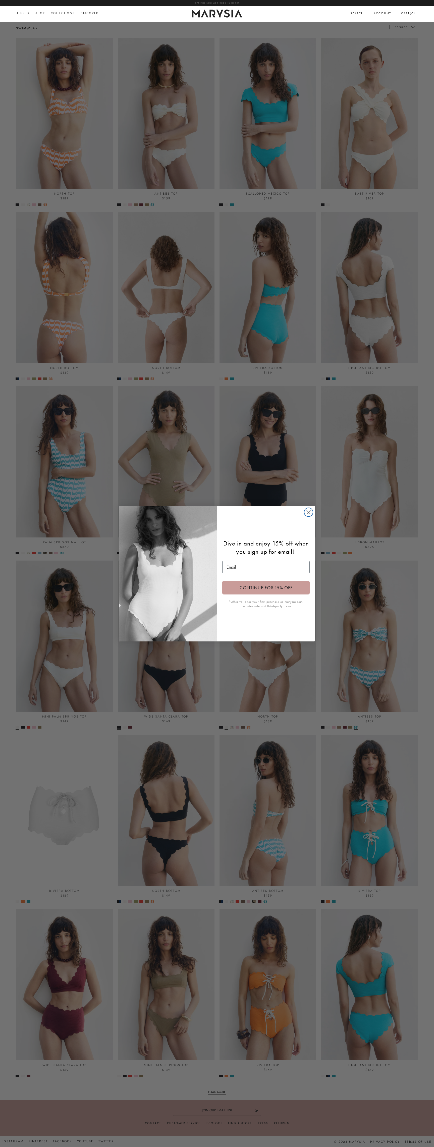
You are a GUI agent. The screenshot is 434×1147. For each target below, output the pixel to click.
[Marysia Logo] (217, 13)
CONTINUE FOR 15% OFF (266, 587)
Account (382, 13)
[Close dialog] (308, 512)
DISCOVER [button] (89, 13)
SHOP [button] (40, 13)
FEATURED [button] (21, 13)
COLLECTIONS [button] (63, 13)
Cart (408, 13)
